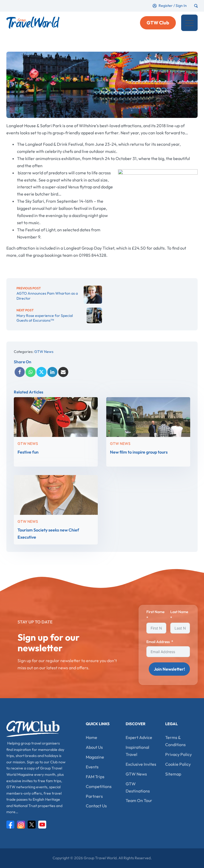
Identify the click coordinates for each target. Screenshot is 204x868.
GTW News (43, 351)
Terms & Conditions (175, 741)
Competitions (99, 786)
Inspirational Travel (137, 751)
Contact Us (96, 805)
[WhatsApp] (31, 372)
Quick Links (98, 723)
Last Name (179, 611)
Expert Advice (139, 737)
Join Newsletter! (169, 669)
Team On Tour (139, 800)
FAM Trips (95, 776)
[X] (41, 372)
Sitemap (173, 774)
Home (91, 737)
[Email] (63, 372)
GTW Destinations (138, 787)
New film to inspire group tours (139, 452)
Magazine (95, 757)
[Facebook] (20, 372)
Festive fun (28, 452)
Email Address (158, 641)
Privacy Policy (178, 754)
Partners (94, 796)
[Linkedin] (52, 372)
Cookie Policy (178, 764)
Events (92, 766)
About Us (94, 747)
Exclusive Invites (141, 764)
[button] (189, 23)
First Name (155, 611)
